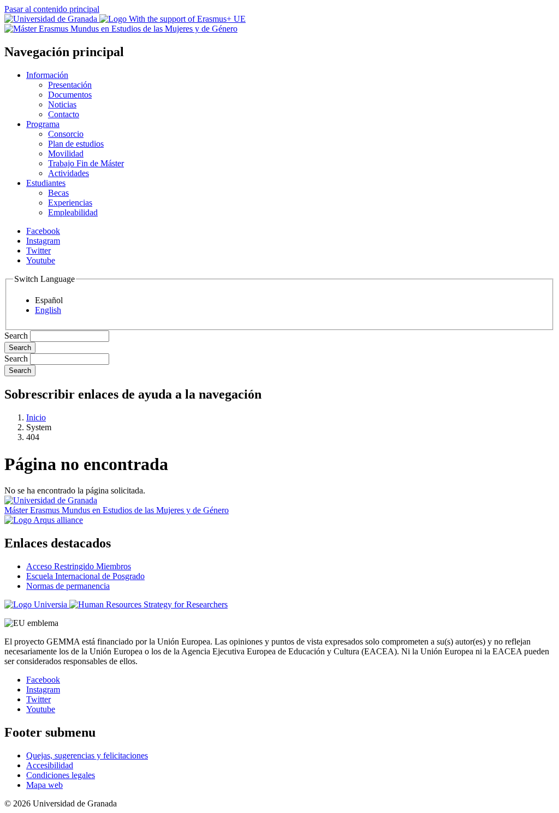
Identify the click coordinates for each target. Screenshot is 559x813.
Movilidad (66, 153)
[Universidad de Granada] (51, 18)
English (48, 310)
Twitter (38, 250)
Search (16, 335)
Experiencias (70, 202)
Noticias (62, 104)
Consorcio (66, 133)
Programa (43, 124)
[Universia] (36, 604)
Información (47, 75)
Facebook (43, 231)
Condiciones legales (60, 775)
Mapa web (44, 785)
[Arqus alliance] (43, 520)
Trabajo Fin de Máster (86, 163)
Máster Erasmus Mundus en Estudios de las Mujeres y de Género (116, 510)
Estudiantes (46, 183)
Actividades (68, 173)
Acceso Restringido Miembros (78, 566)
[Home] (120, 28)
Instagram (43, 240)
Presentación (70, 84)
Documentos (70, 94)
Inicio (36, 417)
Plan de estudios (76, 143)
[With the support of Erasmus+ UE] (172, 18)
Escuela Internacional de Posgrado (85, 576)
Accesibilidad (49, 765)
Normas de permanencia (68, 586)
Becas (58, 192)
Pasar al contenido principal (51, 9)
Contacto (63, 114)
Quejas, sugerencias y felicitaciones (87, 755)
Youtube (40, 260)
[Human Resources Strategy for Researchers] (148, 604)
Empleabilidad (73, 212)
